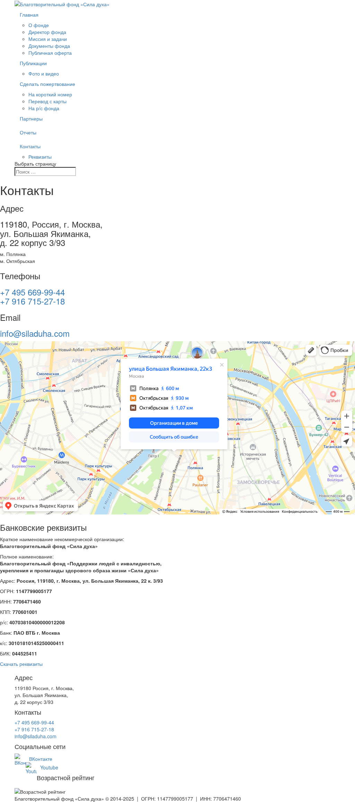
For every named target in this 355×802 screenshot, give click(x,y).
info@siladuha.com (35, 333)
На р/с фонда (43, 108)
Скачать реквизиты (21, 663)
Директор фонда (47, 31)
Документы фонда (49, 45)
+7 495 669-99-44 (32, 292)
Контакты (30, 146)
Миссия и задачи (47, 38)
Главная (29, 14)
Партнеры (31, 118)
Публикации (33, 63)
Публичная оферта (50, 52)
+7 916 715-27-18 (32, 301)
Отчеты (28, 132)
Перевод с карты (47, 101)
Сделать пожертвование (47, 83)
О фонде (38, 24)
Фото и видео (43, 73)
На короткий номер (50, 94)
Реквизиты (40, 156)
